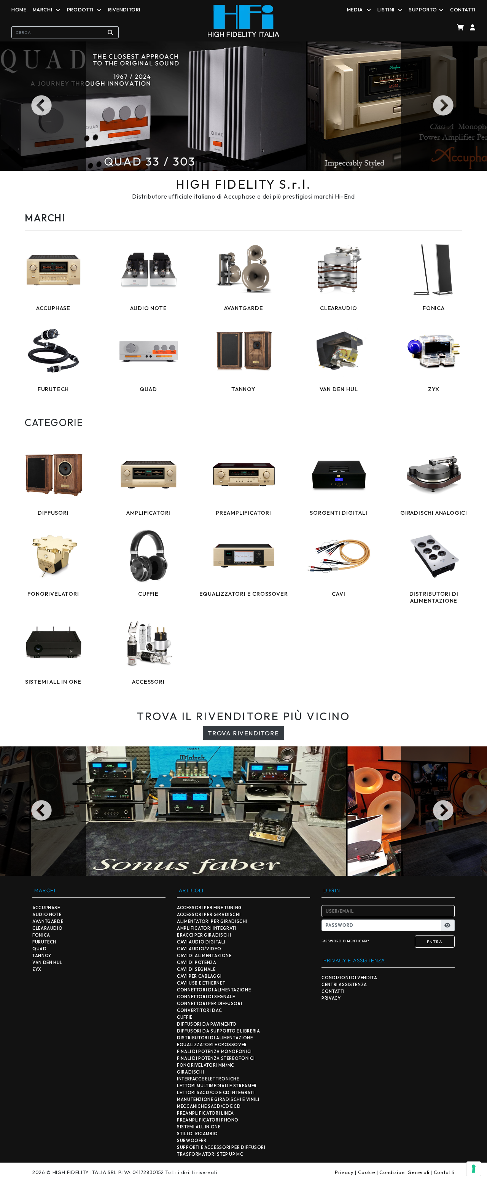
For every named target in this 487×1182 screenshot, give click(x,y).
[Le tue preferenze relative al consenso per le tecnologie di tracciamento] (473, 1168)
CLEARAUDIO (47, 928)
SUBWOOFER (192, 1140)
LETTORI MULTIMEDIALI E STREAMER (217, 1085)
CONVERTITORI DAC (199, 1010)
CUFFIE (185, 1017)
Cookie (367, 1172)
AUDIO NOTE (46, 914)
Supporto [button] (423, 9)
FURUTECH (44, 942)
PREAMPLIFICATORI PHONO (208, 1120)
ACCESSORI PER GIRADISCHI (208, 914)
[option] (243, 106)
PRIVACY (331, 998)
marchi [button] (43, 9)
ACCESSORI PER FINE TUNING (209, 907)
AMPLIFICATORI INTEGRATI (207, 928)
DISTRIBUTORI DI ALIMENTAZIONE (215, 1037)
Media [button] (355, 9)
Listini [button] (386, 9)
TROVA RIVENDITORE (243, 733)
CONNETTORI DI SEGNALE (206, 996)
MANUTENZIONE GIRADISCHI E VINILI (218, 1099)
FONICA (41, 935)
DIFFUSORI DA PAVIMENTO (207, 1024)
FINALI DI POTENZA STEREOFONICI (216, 1058)
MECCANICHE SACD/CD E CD (209, 1106)
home (19, 9)
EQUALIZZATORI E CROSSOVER (212, 1044)
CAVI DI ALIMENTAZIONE (204, 955)
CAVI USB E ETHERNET (201, 983)
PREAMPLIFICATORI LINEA (205, 1113)
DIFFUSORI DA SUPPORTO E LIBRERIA (218, 1031)
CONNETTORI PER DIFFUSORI (209, 1003)
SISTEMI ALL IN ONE (199, 1127)
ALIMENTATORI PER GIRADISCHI (212, 921)
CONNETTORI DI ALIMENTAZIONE (214, 990)
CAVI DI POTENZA (196, 962)
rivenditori (124, 9)
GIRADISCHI (190, 1072)
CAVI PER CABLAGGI (199, 976)
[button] (471, 27)
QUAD (39, 948)
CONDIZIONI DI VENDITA (349, 977)
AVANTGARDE (47, 921)
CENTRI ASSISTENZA (344, 984)
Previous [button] (43, 106)
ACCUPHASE (46, 907)
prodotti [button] (81, 9)
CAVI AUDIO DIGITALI (201, 942)
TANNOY (41, 955)
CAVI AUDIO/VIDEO (199, 948)
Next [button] (444, 106)
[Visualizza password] (448, 926)
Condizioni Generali (404, 1172)
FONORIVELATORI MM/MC (205, 1065)
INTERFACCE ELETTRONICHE (208, 1079)
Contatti (463, 9)
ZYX (36, 969)
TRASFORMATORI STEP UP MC (210, 1154)
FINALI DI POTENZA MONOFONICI (214, 1051)
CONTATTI (333, 991)
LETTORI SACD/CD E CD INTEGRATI (216, 1092)
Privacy (344, 1172)
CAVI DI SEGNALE (196, 969)
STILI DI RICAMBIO (197, 1133)
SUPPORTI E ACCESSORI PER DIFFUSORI (221, 1147)
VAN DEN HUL (47, 962)
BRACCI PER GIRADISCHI (204, 935)
